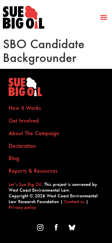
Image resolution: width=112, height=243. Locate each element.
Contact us (74, 201)
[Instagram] (40, 227)
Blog (14, 158)
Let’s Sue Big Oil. (26, 184)
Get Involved (24, 120)
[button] (103, 17)
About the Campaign (34, 133)
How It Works (25, 107)
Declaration (22, 145)
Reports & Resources (33, 170)
